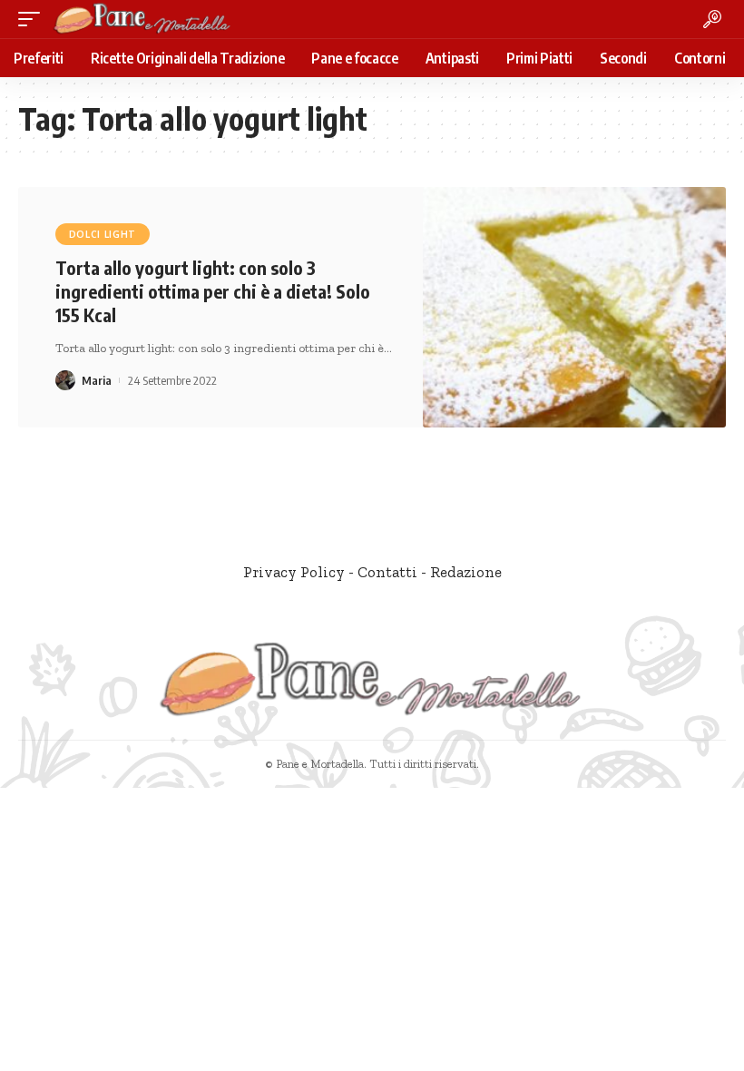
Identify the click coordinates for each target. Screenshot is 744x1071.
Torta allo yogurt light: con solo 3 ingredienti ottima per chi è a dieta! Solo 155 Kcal (212, 291)
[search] (712, 19)
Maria (97, 380)
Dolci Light (103, 234)
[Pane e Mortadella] (142, 19)
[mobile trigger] (33, 19)
